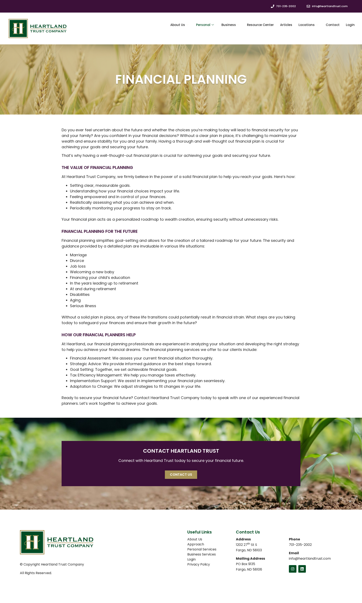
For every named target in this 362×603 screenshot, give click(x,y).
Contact (333, 25)
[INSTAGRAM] (292, 569)
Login (350, 25)
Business (228, 25)
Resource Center (260, 25)
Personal (203, 25)
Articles (286, 25)
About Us (177, 25)
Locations (307, 25)
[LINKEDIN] (302, 569)
